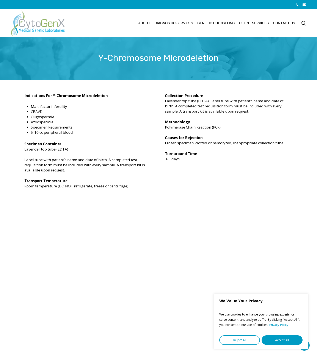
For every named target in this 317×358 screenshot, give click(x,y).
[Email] (304, 4)
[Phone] (297, 4)
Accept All (282, 340)
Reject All (239, 340)
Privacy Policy (278, 325)
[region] (260, 321)
